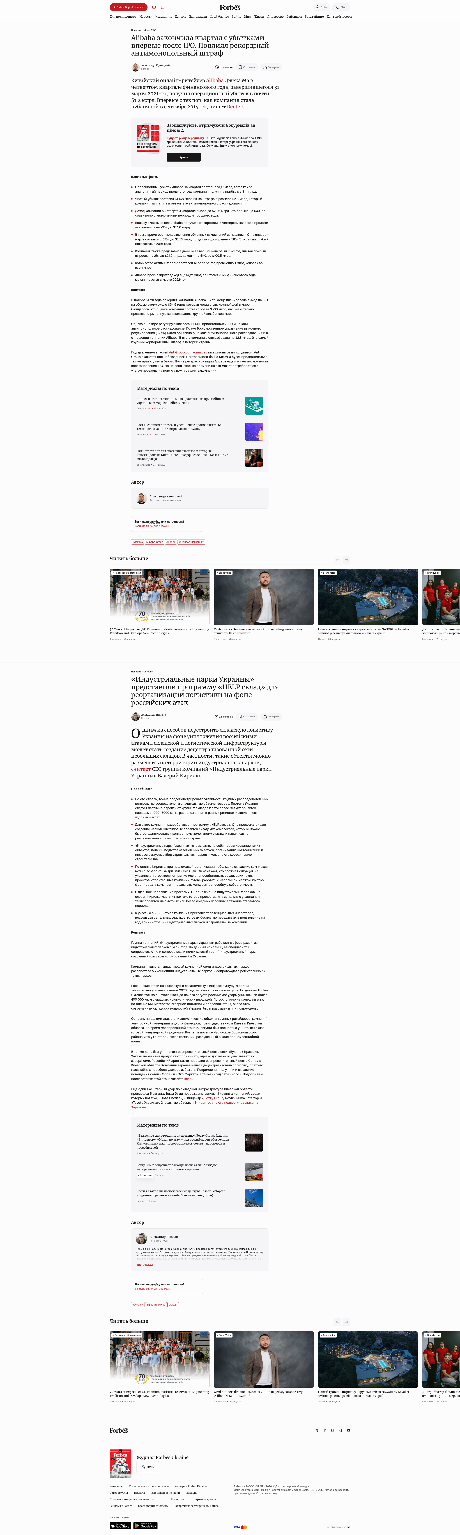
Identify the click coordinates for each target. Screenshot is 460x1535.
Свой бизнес (219, 16)
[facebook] (325, 1430)
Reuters (236, 107)
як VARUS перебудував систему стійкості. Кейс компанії (258, 631)
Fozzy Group (214, 1098)
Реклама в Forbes (121, 1506)
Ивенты (139, 1492)
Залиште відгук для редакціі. (152, 526)
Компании (163, 16)
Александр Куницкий (155, 65)
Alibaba (215, 80)
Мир (247, 16)
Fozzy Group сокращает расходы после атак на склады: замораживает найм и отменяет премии (177, 1167)
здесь (188, 1079)
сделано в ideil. (338, 1527)
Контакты (116, 1486)
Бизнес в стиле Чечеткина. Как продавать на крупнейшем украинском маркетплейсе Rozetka (180, 401)
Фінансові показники (191, 542)
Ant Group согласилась (187, 352)
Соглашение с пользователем (149, 1486)
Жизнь (259, 16)
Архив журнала (205, 1499)
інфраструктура (155, 1304)
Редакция (177, 1499)
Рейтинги (294, 16)
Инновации (198, 16)
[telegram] (341, 1430)
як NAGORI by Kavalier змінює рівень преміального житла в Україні (363, 631)
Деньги (180, 16)
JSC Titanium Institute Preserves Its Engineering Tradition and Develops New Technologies (159, 631)
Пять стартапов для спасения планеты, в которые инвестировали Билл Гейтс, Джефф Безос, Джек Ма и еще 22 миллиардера (182, 455)
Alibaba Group (154, 542)
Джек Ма (137, 542)
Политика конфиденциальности (132, 1499)
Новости (146, 16)
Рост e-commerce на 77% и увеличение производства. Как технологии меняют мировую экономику (180, 427)
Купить (147, 1467)
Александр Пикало (153, 714)
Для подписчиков (123, 16)
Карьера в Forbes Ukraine (190, 1486)
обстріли (137, 1304)
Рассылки (192, 1492)
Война (236, 16)
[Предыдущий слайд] (337, 1322)
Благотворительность (153, 1506)
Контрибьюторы (339, 16)
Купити (184, 157)
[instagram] (333, 1430)
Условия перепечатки (165, 1492)
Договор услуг (119, 1492)
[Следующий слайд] (346, 560)
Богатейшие (314, 16)
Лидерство (275, 16)
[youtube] (349, 1430)
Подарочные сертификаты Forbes (195, 1506)
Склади (173, 1304)
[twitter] (317, 1430)
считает (141, 769)
